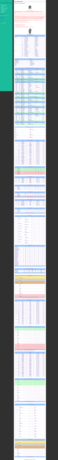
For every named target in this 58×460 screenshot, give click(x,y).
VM (17, 3)
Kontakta (2, 12)
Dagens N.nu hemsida (3, 22)
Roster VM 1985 (23, 3)
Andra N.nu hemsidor (3, 23)
